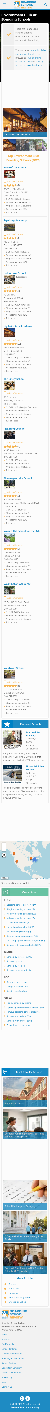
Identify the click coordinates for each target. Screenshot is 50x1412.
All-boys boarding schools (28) (21, 914)
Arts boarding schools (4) (19, 931)
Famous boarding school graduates (23, 1012)
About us (6, 1339)
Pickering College (14, 429)
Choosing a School (18, 1302)
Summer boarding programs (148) (22, 936)
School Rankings (9, 1349)
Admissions (14, 1288)
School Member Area (11, 1372)
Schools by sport (15, 961)
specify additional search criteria (29, 64)
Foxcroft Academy (15, 168)
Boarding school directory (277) (21, 905)
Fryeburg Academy (15, 221)
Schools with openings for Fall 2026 (24, 945)
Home (4, 1335)
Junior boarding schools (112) (20, 927)
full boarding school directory (28, 60)
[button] (14, 854)
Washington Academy (17, 584)
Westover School (14, 668)
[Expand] (4, 855)
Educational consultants (18, 1025)
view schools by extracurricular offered (30, 52)
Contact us (7, 1387)
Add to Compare (15, 181)
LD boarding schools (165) (19, 923)
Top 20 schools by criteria (19, 1003)
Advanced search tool (17, 982)
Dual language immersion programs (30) (26, 940)
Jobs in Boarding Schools (20, 1297)
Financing (13, 1293)
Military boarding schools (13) (21, 918)
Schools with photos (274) (19, 1021)
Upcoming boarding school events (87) (25, 1007)
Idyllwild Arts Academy (19, 134)
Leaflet (33, 879)
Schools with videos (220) (19, 1016)
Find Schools (8, 1344)
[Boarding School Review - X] (22, 1398)
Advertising (7, 1377)
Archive (12, 1284)
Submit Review (9, 1363)
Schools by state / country (19, 957)
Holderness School (15, 273)
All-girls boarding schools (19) (21, 909)
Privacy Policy (32, 1407)
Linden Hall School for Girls (35, 768)
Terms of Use (17, 1407)
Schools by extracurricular (19, 970)
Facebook (27, 1398)
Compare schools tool (17, 986)
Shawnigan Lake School (18, 478)
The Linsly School (14, 379)
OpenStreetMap (44, 879)
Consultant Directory (12, 1368)
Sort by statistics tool (17, 991)
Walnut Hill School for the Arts (22, 531)
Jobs (4, 1382)
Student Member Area (12, 1353)
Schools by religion (16, 966)
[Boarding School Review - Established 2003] (25, 5)
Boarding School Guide (12, 1358)
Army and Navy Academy (34, 733)
